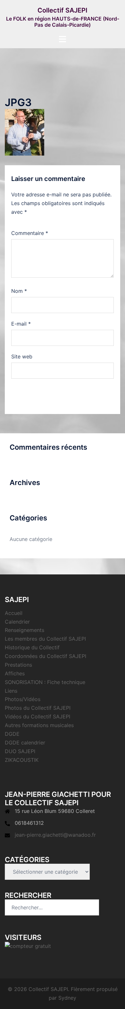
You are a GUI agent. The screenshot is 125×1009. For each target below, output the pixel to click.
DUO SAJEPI (20, 751)
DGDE (12, 734)
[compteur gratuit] (28, 945)
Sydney (67, 998)
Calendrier (17, 621)
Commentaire (29, 233)
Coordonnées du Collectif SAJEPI (45, 656)
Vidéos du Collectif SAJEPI (37, 716)
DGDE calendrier (25, 742)
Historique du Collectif (32, 647)
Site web (21, 356)
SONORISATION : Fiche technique (45, 682)
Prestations (18, 665)
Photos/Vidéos (22, 699)
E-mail (21, 323)
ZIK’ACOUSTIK (21, 760)
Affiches (15, 673)
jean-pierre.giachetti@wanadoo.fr (55, 835)
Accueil (13, 613)
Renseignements (24, 630)
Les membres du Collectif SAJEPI (45, 638)
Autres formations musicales (39, 725)
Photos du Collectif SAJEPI (38, 708)
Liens (11, 691)
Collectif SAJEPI (63, 10)
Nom (19, 291)
